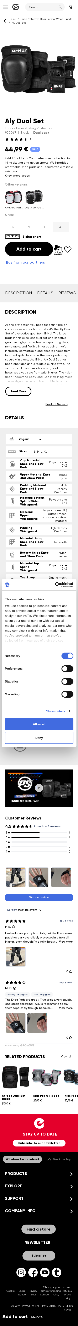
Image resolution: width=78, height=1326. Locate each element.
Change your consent (58, 1287)
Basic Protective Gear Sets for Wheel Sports (46, 19)
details (45, 293)
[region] (39, 69)
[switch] (67, 668)
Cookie (10, 1290)
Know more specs (17, 175)
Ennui (13, 19)
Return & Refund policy (67, 1294)
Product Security (57, 404)
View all (66, 1056)
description (18, 293)
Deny (39, 738)
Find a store (39, 1229)
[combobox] (43, 7)
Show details (55, 711)
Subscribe (39, 1255)
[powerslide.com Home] (15, 7)
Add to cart (22, 1316)
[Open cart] (70, 7)
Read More (18, 391)
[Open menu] (5, 7)
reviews (67, 293)
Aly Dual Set (19, 22)
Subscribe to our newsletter (39, 1143)
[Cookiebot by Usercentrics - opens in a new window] (55, 584)
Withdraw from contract (22, 1159)
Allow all (39, 724)
